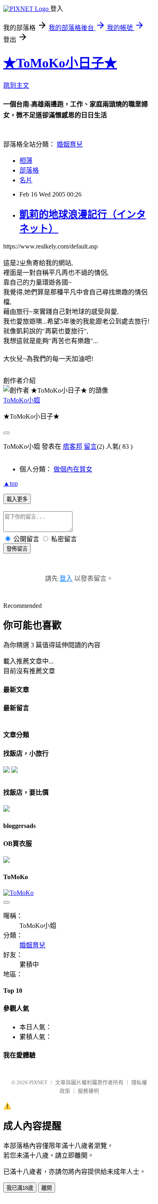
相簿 (25, 160)
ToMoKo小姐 (21, 400)
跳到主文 (16, 85)
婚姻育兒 (70, 144)
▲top (10, 483)
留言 (90, 446)
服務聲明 (88, 1091)
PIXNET (38, 1082)
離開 (46, 1188)
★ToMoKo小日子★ (60, 63)
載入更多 (17, 499)
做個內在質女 (72, 469)
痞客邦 (72, 446)
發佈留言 (17, 549)
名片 (25, 180)
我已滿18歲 (19, 1188)
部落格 (29, 170)
